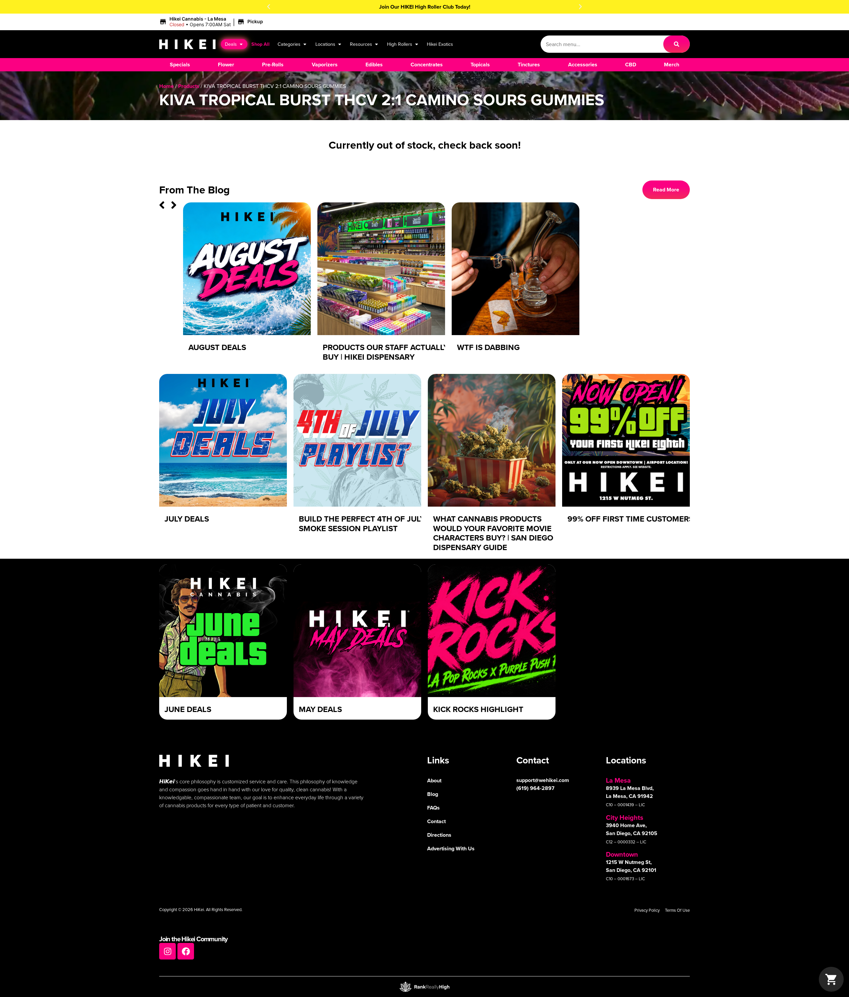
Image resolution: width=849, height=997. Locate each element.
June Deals (187, 709)
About (434, 780)
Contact (436, 821)
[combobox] (602, 44)
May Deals (320, 709)
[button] (268, 6)
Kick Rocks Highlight (478, 709)
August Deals (217, 347)
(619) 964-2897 (535, 788)
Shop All (260, 43)
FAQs (433, 808)
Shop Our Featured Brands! (424, 7)
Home (166, 86)
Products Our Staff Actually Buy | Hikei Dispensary (385, 352)
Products (188, 86)
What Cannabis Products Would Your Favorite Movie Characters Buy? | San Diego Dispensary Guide (493, 533)
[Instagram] (167, 951)
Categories (289, 43)
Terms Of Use (677, 910)
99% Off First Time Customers (630, 519)
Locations (325, 43)
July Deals (186, 519)
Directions (439, 835)
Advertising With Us (451, 848)
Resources (361, 43)
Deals (231, 43)
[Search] (676, 44)
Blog (432, 794)
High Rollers (399, 43)
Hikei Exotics (440, 43)
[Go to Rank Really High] (424, 987)
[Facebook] (185, 951)
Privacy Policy (647, 910)
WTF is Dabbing (488, 347)
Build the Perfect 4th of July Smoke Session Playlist (362, 523)
